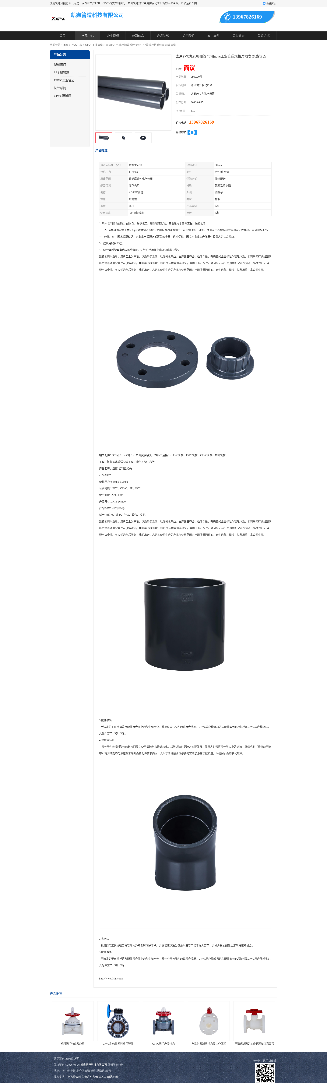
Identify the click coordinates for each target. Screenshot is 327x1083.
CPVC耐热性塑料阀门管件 (72, 1043)
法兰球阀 (60, 88)
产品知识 (163, 35)
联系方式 (264, 35)
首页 (62, 35)
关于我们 (188, 35)
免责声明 (87, 1076)
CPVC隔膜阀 (62, 95)
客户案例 (213, 35)
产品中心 (88, 35)
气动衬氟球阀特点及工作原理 (163, 1043)
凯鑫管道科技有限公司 (93, 1064)
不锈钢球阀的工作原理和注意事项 (209, 1043)
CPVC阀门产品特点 (118, 1043)
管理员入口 (99, 1076)
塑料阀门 (60, 64)
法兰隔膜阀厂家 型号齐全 (254, 1043)
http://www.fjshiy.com (111, 978)
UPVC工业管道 (94, 45)
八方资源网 (74, 1076)
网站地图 (112, 1076)
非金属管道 (61, 72)
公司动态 (138, 35)
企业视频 (113, 35)
